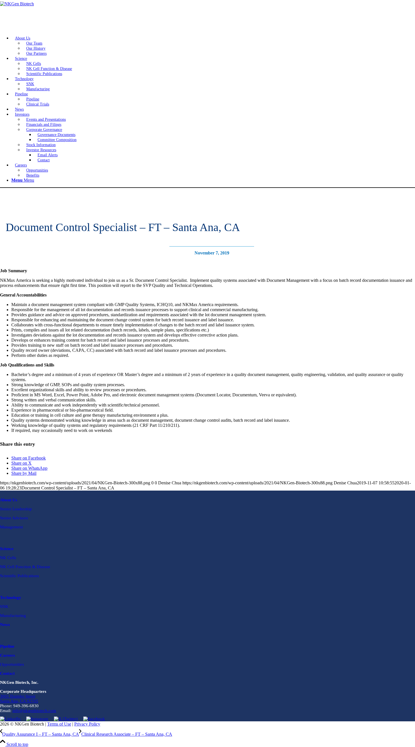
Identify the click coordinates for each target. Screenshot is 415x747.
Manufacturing (13, 615)
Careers (7, 655)
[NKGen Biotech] (207, 15)
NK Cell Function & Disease (25, 566)
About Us (8, 500)
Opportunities (12, 664)
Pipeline (7, 646)
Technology (10, 597)
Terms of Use (59, 724)
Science (7, 548)
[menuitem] (213, 46)
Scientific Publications (19, 576)
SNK (4, 606)
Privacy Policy (87, 724)
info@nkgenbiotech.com (34, 710)
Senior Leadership (16, 509)
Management (11, 527)
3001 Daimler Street (17, 696)
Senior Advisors (14, 518)
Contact (7, 673)
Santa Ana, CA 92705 (19, 701)
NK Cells (8, 557)
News (5, 624)
